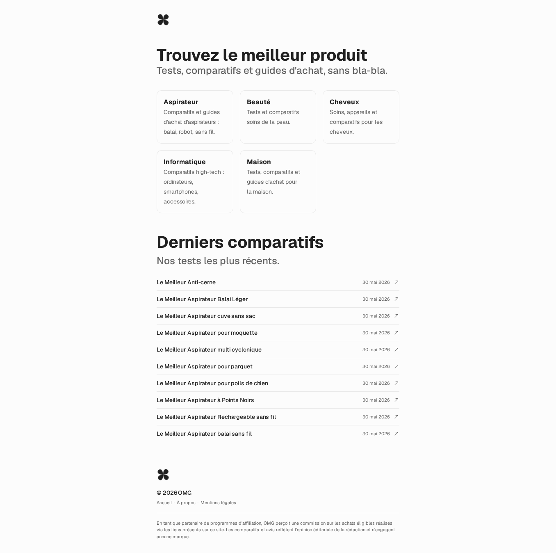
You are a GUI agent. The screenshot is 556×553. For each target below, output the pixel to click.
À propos (186, 502)
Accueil (164, 502)
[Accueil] (163, 19)
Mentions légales (218, 502)
